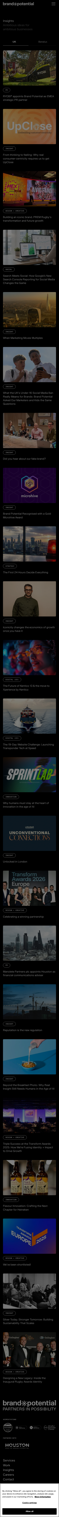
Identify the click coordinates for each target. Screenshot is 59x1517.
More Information (43, 1497)
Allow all (29, 1511)
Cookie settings (29, 1503)
